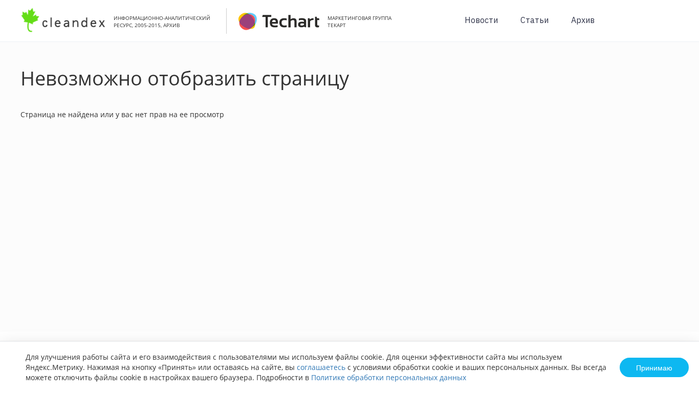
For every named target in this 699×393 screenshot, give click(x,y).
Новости (481, 20)
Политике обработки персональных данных (388, 377)
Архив (583, 20)
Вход (675, 26)
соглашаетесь (321, 367)
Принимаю (654, 367)
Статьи (534, 20)
